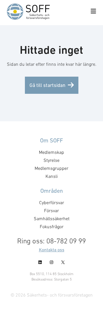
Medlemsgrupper (51, 168)
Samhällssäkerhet (52, 218)
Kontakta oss (51, 249)
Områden (51, 191)
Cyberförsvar (51, 202)
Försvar (51, 210)
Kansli (51, 176)
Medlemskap (51, 152)
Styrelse (51, 160)
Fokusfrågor (52, 226)
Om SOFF (51, 140)
